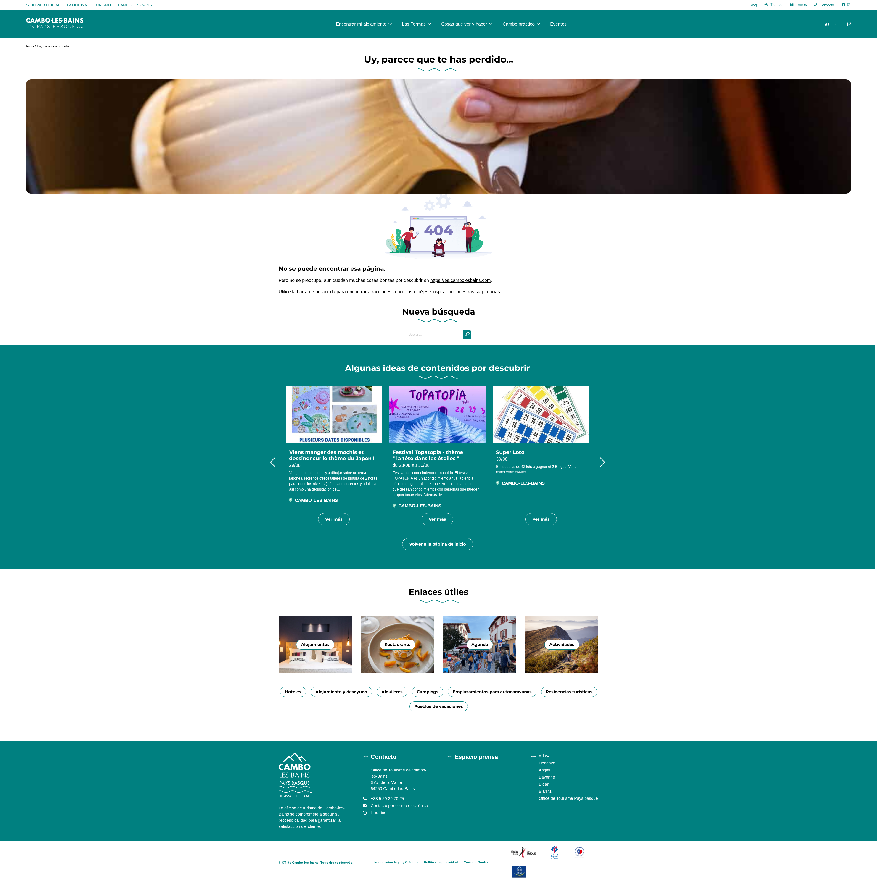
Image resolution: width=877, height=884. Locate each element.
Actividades (561, 644)
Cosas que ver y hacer (464, 23)
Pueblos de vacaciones (438, 706)
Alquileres (392, 691)
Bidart (544, 784)
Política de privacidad (441, 862)
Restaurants (397, 644)
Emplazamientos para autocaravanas (492, 691)
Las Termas (414, 23)
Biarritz (545, 791)
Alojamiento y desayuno (341, 691)
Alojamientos (315, 644)
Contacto (826, 5)
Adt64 (544, 756)
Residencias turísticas (569, 691)
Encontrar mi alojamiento (361, 23)
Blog (753, 5)
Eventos (558, 23)
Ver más (334, 519)
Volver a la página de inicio (437, 544)
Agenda (479, 644)
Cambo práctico (519, 23)
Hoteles (293, 691)
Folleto (801, 5)
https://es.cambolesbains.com (460, 280)
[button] (273, 462)
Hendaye (547, 763)
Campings (427, 691)
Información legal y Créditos (396, 862)
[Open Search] (849, 24)
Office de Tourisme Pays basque (568, 798)
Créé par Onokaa (477, 862)
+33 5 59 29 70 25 (387, 798)
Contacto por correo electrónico (399, 805)
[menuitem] (832, 24)
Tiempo (776, 5)
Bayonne (547, 777)
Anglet (544, 770)
